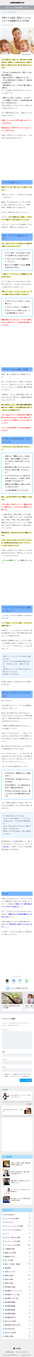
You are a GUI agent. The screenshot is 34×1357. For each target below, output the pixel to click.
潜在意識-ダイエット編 (17, 1294)
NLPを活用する (17, 1214)
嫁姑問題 (17, 1268)
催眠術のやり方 (17, 1256)
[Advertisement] (17, 158)
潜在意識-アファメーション (17, 1290)
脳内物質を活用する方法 (17, 1325)
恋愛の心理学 (17, 1275)
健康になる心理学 (17, 1252)
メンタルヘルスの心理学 (17, 1245)
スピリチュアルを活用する (17, 1230)
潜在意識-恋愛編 (17, 1306)
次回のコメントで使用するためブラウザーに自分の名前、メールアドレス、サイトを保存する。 (17, 1075)
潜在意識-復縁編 (17, 1302)
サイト (4, 1067)
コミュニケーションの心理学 (17, 1226)
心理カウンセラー (17, 1271)
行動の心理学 (17, 1336)
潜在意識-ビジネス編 (17, 1298)
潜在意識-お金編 (17, 1287)
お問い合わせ (10, 1352)
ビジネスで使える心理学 (17, 1237)
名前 (3, 1052)
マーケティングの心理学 (17, 1241)
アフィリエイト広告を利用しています (17, 7)
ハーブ (17, 1233)
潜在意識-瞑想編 (17, 1310)
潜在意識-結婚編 (17, 1313)
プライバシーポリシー (22, 1352)
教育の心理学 (17, 1279)
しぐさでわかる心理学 (17, 1218)
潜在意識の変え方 (17, 1317)
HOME (18, 1348)
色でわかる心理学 (17, 1332)
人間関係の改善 (17, 1249)
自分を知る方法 (17, 1329)
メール (4, 1059)
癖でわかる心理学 (17, 1321)
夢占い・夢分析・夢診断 (17, 1264)
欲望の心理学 (17, 1283)
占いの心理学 (17, 1260)
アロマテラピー (17, 1222)
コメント (5, 1030)
